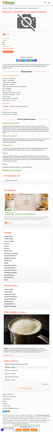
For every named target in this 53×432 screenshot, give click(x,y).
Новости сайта (6, 406)
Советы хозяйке (8, 289)
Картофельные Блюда (10, 272)
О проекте (5, 403)
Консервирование (9, 275)
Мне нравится (8, 51)
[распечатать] (36, 60)
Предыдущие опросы (26, 388)
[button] (2, 429)
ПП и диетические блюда (11, 253)
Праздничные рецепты (10, 270)
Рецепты (10, 8)
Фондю (6, 263)
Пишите (5, 401)
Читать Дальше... (9, 355)
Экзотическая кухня (9, 267)
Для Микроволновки (10, 258)
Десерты (6, 246)
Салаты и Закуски (9, 241)
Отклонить (26, 429)
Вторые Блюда (8, 238)
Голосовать (45, 384)
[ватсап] (30, 60)
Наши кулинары (7, 399)
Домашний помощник (10, 306)
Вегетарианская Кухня (10, 255)
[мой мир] (33, 60)
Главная (5, 8)
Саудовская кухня (33, 8)
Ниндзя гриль (8, 260)
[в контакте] (22, 60)
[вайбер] (28, 60)
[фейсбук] (17, 60)
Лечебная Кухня (8, 301)
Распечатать (7, 46)
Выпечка (6, 248)
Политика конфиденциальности (11, 408)
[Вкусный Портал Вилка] (9, 2)
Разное (6, 279)
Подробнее (30, 427)
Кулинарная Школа (9, 303)
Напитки (6, 243)
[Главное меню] (48, 2)
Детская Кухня (8, 250)
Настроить (34, 429)
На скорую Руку (8, 277)
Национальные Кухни (10, 265)
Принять (18, 429)
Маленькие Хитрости (10, 299)
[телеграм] (25, 60)
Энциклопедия (8, 291)
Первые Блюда (8, 236)
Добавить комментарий (11, 180)
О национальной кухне (10, 296)
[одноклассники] (20, 60)
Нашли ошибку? (9, 48)
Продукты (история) (9, 294)
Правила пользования (8, 394)
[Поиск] (45, 2)
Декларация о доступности (9, 396)
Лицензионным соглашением (43, 415)
